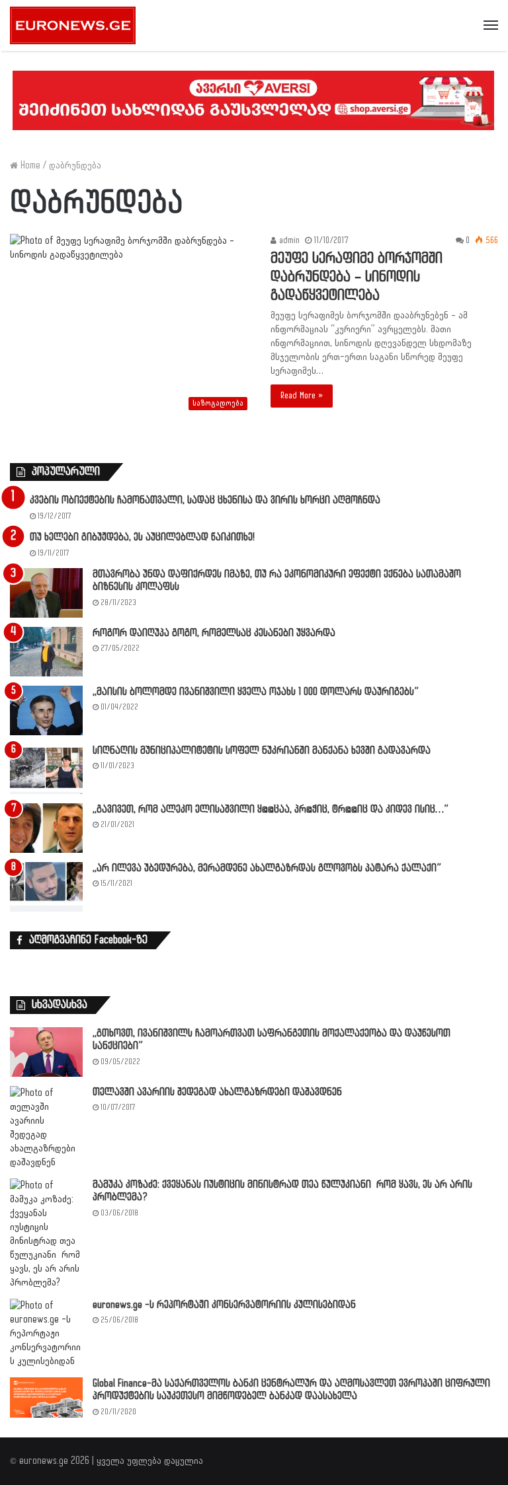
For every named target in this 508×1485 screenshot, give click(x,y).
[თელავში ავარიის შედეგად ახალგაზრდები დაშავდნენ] (46, 1127)
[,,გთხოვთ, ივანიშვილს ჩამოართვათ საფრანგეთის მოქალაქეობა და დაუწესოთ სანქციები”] (46, 1052)
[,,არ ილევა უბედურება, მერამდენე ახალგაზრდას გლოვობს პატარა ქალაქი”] (46, 887)
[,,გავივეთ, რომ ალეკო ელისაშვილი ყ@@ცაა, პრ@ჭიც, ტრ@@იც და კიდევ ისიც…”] (46, 828)
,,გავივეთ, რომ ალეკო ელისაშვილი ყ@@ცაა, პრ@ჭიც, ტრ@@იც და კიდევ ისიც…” (270, 809)
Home (29, 165)
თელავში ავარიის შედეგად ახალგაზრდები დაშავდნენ (217, 1092)
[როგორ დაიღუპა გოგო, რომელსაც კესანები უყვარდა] (46, 651)
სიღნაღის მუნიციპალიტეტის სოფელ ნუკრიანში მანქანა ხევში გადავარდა (262, 750)
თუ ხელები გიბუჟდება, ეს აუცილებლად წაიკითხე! (142, 537)
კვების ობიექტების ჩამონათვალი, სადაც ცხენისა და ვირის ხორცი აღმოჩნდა (205, 500)
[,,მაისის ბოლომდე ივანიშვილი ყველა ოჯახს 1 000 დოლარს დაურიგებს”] (46, 710)
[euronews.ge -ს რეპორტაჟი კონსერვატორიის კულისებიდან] (46, 1333)
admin (288, 240)
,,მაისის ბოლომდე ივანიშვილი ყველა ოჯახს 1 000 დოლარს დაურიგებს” (256, 692)
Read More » (301, 395)
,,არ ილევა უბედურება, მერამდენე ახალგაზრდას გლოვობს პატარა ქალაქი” (267, 868)
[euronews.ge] (73, 25)
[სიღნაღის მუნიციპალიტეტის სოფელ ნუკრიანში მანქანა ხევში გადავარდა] (46, 769)
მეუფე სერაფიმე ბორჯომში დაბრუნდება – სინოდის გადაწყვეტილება (357, 277)
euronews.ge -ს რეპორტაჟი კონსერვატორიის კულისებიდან (224, 1305)
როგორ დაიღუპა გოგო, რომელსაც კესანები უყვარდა (214, 633)
